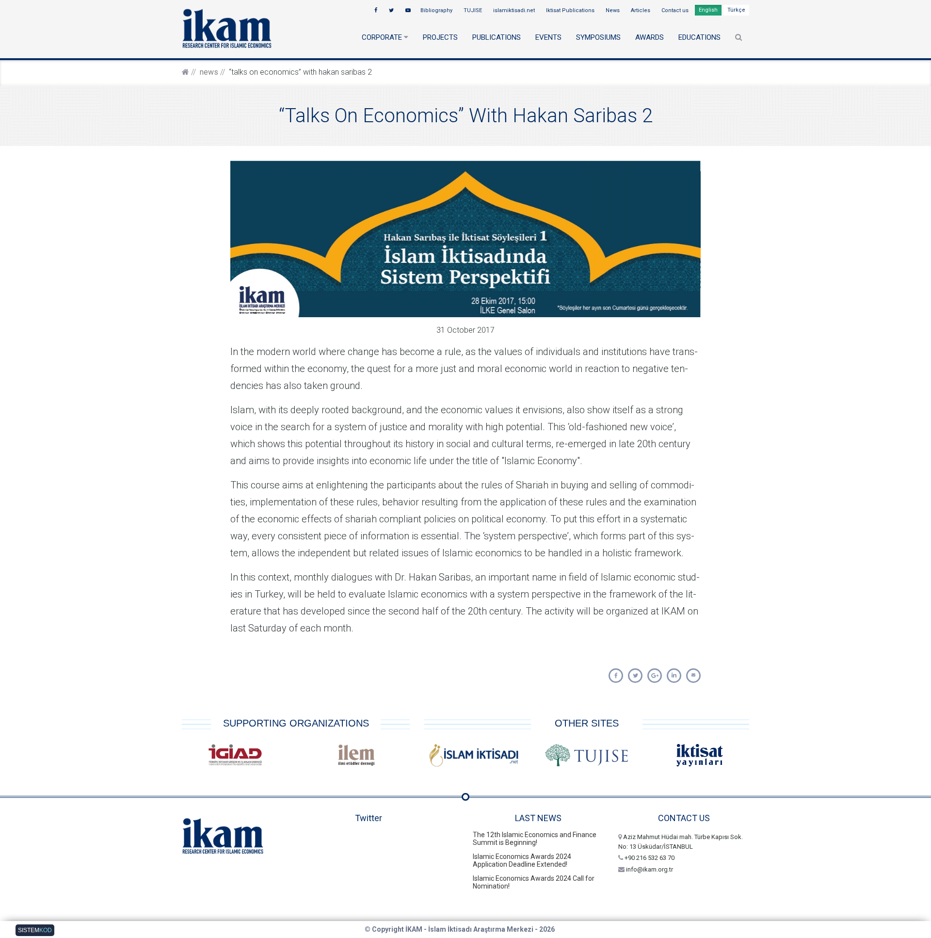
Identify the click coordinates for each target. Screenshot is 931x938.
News (613, 10)
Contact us (675, 10)
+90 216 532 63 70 (648, 857)
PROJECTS (440, 37)
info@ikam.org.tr (649, 869)
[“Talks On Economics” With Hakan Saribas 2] (616, 675)
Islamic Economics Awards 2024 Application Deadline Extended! (522, 860)
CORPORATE (383, 37)
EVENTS (548, 37)
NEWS (209, 72)
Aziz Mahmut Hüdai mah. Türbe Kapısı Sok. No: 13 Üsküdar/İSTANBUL (680, 841)
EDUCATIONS (699, 37)
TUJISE (473, 10)
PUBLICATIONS (496, 37)
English (708, 10)
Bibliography (437, 10)
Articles (641, 10)
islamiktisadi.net (514, 10)
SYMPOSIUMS (598, 37)
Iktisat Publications (571, 10)
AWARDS (649, 37)
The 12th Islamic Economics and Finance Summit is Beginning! (534, 838)
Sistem (35, 930)
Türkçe (736, 10)
